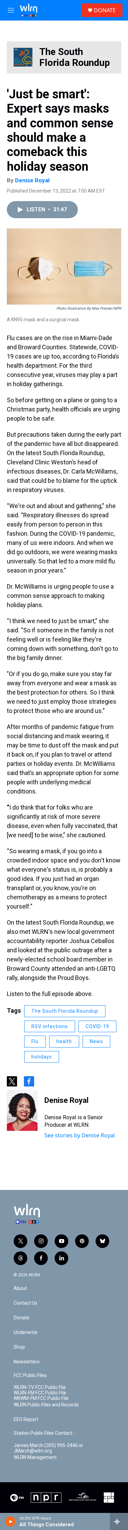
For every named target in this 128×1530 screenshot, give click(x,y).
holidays (41, 1056)
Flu (35, 1041)
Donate (21, 1317)
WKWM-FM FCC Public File (41, 1398)
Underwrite (26, 1332)
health (64, 1041)
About (20, 1288)
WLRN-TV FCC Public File (40, 1387)
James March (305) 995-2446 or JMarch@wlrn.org (48, 1448)
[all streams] (119, 1521)
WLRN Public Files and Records (46, 1404)
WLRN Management (35, 1457)
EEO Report (26, 1419)
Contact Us (25, 1303)
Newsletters (27, 1361)
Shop (19, 1347)
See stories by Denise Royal (79, 1135)
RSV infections (49, 1026)
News (96, 1041)
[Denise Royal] (22, 1110)
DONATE (105, 10)
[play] (10, 1521)
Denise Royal (32, 180)
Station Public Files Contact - (44, 1433)
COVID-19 (97, 1026)
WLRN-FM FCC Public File (40, 1392)
